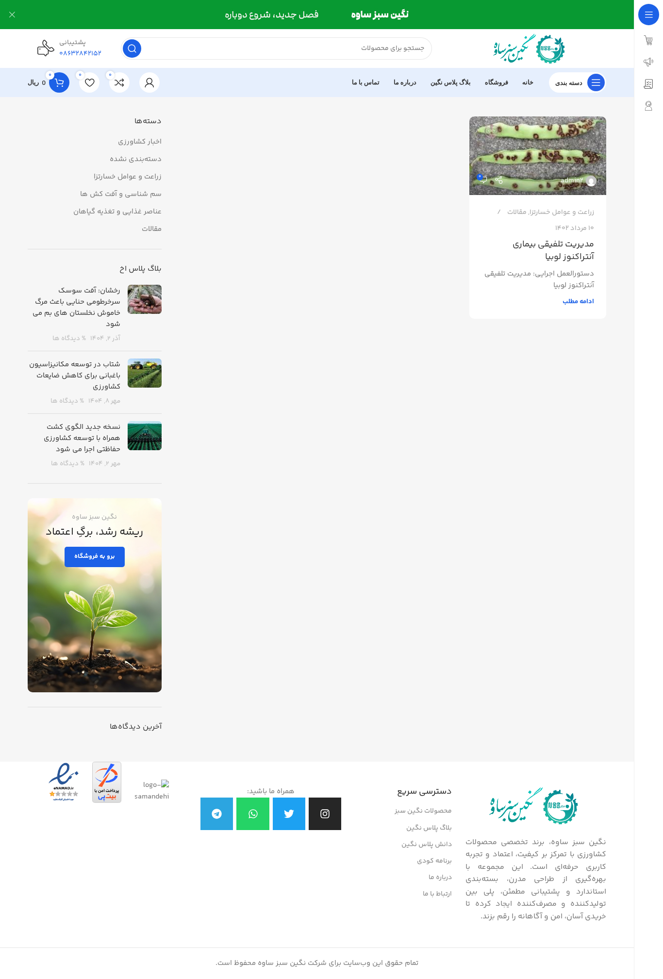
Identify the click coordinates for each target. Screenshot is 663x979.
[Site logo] (528, 48)
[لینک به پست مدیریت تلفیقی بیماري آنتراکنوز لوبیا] (537, 155)
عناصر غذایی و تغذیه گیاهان (117, 212)
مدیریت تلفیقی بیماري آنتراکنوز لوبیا (553, 250)
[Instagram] (325, 814)
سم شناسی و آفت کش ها (121, 194)
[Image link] (533, 806)
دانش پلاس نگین (426, 844)
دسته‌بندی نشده (136, 159)
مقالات (517, 212)
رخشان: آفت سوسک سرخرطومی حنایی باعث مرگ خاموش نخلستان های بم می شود (76, 307)
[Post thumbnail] (145, 314)
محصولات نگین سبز (423, 811)
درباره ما (440, 877)
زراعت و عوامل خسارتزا (562, 212)
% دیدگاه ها (69, 338)
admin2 (572, 181)
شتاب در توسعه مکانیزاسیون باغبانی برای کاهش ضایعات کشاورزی (74, 375)
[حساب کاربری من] (149, 82)
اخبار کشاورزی (140, 142)
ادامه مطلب (578, 301)
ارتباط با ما (437, 894)
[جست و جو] (132, 48)
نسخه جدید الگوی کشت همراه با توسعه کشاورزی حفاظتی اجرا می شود (82, 438)
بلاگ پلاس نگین (429, 828)
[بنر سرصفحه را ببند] (12, 14)
